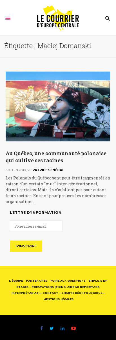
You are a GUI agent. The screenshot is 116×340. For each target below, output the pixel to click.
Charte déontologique (81, 292)
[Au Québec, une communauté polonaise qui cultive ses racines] (58, 106)
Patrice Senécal (48, 170)
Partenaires (36, 280)
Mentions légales (58, 299)
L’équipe (16, 280)
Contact (50, 292)
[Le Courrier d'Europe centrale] (58, 18)
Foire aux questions (68, 280)
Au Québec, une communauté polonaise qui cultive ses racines (56, 157)
